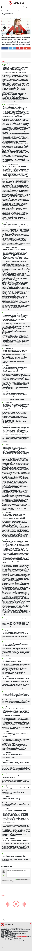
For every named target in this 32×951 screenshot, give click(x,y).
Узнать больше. (27, 947)
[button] (26, 7)
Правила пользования (5, 944)
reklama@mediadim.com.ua (22, 936)
